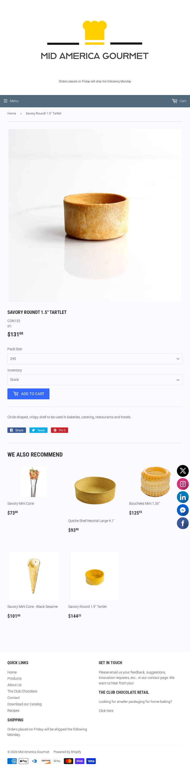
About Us (14, 685)
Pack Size (14, 349)
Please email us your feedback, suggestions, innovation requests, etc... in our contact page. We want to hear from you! (136, 677)
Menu (14, 101)
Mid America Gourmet (33, 752)
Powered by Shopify (67, 752)
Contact (13, 698)
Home (11, 113)
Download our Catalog (24, 704)
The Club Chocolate (22, 691)
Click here (106, 711)
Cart (182, 101)
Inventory (14, 370)
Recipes (13, 710)
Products (14, 678)
